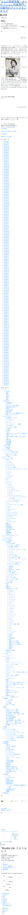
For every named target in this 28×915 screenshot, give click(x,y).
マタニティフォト (10, 755)
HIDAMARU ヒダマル (11, 417)
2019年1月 (6, 267)
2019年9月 (6, 254)
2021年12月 (6, 212)
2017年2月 (6, 302)
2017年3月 (6, 301)
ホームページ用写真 (13, 563)
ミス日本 (8, 510)
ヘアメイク (6, 656)
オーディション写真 (8, 458)
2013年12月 (6, 361)
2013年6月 (6, 371)
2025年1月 (6, 163)
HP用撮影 (8, 541)
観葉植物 (8, 444)
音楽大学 (11, 647)
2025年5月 (6, 157)
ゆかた (7, 661)
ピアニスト (12, 616)
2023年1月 (6, 200)
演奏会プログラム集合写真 (15, 644)
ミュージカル (9, 517)
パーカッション (12, 614)
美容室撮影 (6, 741)
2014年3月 (6, 357)
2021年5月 (6, 223)
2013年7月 (6, 369)
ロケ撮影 (8, 428)
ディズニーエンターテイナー (15, 495)
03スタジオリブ (7, 416)
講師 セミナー (12, 571)
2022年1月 (6, 211)
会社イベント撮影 (10, 704)
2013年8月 (6, 368)
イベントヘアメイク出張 (12, 664)
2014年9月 (6, 347)
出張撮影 (6, 698)
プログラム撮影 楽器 (14, 624)
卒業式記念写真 (9, 762)
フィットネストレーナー (12, 574)
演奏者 (11, 645)
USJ (10, 484)
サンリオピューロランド (14, 490)
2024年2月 (6, 180)
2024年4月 (6, 177)
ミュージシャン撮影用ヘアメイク (12, 697)
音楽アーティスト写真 (11, 455)
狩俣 (7, 397)
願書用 (7, 791)
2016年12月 (6, 306)
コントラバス (12, 596)
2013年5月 (6, 372)
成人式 (5, 707)
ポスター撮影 (9, 582)
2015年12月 (6, 324)
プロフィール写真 (8, 540)
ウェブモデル (9, 462)
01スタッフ (6, 390)
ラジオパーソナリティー (14, 565)
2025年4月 (6, 158)
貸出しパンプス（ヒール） (12, 414)
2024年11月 (6, 166)
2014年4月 (6, 355)
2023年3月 (6, 197)
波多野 (7, 396)
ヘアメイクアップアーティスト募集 (14, 735)
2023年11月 (6, 185)
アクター (11, 486)
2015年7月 (6, 332)
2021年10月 (6, 216)
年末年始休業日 (9, 410)
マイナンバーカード (11, 777)
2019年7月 (6, 257)
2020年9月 (6, 236)
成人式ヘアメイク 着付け (13, 710)
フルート (11, 622)
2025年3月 (6, 160)
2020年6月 (6, 240)
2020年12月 (6, 231)
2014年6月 (6, 352)
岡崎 (7, 393)
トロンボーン (12, 608)
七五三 (7, 759)
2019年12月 (6, 250)
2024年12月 (6, 164)
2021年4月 (6, 225)
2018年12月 (6, 268)
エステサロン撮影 (10, 543)
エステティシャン (13, 548)
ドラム (10, 610)
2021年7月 (6, 220)
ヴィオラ (11, 633)
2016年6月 (6, 315)
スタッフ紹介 (9, 425)
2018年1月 (6, 285)
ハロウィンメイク (10, 670)
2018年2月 (6, 284)
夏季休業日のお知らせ (11, 407)
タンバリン (11, 600)
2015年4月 (6, 337)
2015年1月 (6, 341)
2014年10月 (6, 346)
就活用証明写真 (9, 782)
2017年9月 (6, 292)
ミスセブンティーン (11, 509)
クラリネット (12, 594)
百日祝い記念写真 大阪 (12, 768)
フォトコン (8, 655)
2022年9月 (6, 206)
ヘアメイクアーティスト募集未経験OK (15, 737)
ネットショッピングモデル (12, 501)
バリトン (11, 613)
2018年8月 (6, 275)
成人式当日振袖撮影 (11, 717)
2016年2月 (6, 321)
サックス (11, 597)
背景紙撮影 (8, 441)
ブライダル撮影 (7, 538)
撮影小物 (8, 439)
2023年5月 (6, 194)
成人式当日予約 (9, 715)
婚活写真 (8, 447)
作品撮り (8, 430)
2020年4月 (6, 243)
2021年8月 (6, 219)
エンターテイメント (11, 466)
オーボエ (11, 590)
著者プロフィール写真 (14, 569)
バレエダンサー (13, 554)
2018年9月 (6, 273)
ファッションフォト (8, 537)
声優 (7, 585)
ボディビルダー (9, 580)
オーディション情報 (11, 467)
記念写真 (6, 743)
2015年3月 (6, 338)
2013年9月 (6, 366)
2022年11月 (6, 203)
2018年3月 (6, 282)
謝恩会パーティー (11, 695)
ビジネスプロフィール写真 (12, 545)
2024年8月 (6, 171)
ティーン (8, 481)
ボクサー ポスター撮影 (12, 579)
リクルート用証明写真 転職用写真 (18, 785)
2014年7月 (6, 350)
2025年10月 (6, 149)
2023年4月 (6, 195)
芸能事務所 (8, 532)
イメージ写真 (7, 456)
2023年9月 (6, 188)
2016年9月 (6, 310)
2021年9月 (6, 217)
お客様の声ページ (10, 402)
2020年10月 (6, 234)
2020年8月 (6, 237)
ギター (10, 593)
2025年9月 (6, 150)
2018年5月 (6, 279)
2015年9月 (6, 329)
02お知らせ (6, 400)
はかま (7, 659)
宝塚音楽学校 (9, 528)
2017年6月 (6, 296)
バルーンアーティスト (11, 453)
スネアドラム (12, 599)
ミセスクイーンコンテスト (12, 514)
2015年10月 (6, 327)
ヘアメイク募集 (9, 738)
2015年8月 (6, 330)
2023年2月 (6, 199)
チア (7, 479)
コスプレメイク (9, 667)
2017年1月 (6, 304)
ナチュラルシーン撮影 (11, 427)
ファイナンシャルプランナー (15, 562)
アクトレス (11, 487)
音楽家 (10, 648)
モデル (7, 520)
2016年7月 (6, 313)
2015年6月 (6, 333)
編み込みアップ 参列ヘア (12, 692)
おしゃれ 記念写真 (11, 746)
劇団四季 (8, 524)
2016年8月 (6, 312)
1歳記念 (8, 745)
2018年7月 (6, 276)
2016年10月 (6, 309)
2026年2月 (6, 143)
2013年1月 (6, 378)
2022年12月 (6, 202)
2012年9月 (6, 385)
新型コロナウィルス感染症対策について (15, 413)
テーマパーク (9, 483)
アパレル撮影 (7, 448)
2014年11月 (6, 344)
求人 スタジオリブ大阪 (9, 729)
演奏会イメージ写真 (13, 641)
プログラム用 (9, 576)
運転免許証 (6, 793)
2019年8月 (6, 256)
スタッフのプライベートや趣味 (13, 424)
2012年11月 (6, 381)
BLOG (6, 841)
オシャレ (8, 422)
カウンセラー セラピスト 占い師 (17, 549)
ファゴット (11, 621)
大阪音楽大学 (12, 638)
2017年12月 (6, 287)
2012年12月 (6, 380)
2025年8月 (6, 152)
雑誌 (14, 127)
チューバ (11, 603)
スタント (11, 492)
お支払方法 (8, 403)
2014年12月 (6, 343)
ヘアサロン (6, 653)
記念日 (7, 772)
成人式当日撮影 (10, 718)
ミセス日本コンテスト (11, 515)
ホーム (2, 841)
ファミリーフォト (10, 752)
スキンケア (8, 669)
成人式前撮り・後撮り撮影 (13, 712)
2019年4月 (6, 262)
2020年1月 (6, 248)
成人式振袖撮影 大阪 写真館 (13, 720)
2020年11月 (6, 233)
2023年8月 (6, 189)
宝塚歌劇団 (8, 526)
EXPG (7, 459)
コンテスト (8, 472)
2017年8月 (6, 293)
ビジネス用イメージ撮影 (15, 557)
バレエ (8, 503)
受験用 (7, 779)
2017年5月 (6, 298)
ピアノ (10, 617)
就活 (10, 786)
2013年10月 (6, 364)
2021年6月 (6, 222)
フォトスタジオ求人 (11, 734)
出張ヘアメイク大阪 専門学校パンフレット (16, 683)
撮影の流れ (8, 411)
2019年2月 (6, 265)
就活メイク (8, 686)
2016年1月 (6, 323)
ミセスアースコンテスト (12, 512)
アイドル (8, 461)
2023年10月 (6, 186)
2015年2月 (6, 340)
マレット (11, 630)
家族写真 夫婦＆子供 (12, 766)
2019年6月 (6, 259)
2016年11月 (6, 307)
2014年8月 (6, 349)
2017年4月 (6, 299)
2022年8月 (6, 208)
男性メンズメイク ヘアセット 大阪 (15, 687)
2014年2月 (6, 358)
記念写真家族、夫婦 (11, 771)
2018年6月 (6, 278)
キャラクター (12, 489)
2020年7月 (6, 239)
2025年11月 (6, 147)
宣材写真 (8, 586)
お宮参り (8, 748)
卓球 (7, 583)
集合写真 (8, 652)
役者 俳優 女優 (10, 529)
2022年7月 (6, 209)
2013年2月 (6, 377)
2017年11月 (6, 288)
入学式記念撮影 (10, 760)
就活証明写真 (9, 783)
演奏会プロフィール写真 (12, 588)
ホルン (10, 627)
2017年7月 (6, 295)
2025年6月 (6, 155)
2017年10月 (6, 290)
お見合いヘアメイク (11, 658)
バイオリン (11, 611)
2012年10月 (6, 383)
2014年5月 (6, 354)
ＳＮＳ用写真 (12, 572)
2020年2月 (6, 247)
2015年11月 (6, 326)
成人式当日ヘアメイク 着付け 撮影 (15, 714)
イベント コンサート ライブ (13, 662)
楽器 (10, 639)
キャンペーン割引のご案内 (12, 405)
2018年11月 (6, 270)
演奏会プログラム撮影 (14, 642)
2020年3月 (6, 245)
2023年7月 (6, 191)
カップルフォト (9, 751)
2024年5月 (6, 175)
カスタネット (12, 591)
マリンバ (11, 628)
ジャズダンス (9, 476)
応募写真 (8, 531)
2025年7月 (6, 154)
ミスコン (8, 507)
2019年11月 (6, 251)
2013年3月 (6, 375)
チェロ (10, 602)
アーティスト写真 (8, 450)
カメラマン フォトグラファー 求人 (15, 732)
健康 (7, 679)
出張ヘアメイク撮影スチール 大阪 (14, 684)
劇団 (7, 523)
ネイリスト (11, 552)
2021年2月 (6, 228)
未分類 (8, 127)
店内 (7, 438)
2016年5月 (6, 316)
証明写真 (6, 774)
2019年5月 (6, 261)
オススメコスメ (9, 665)
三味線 (10, 634)
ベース (10, 625)
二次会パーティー (11, 678)
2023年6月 (6, 192)
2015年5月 (6, 335)
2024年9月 (6, 169)
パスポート (8, 776)
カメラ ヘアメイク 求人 (13, 731)
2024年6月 (6, 174)
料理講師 (11, 566)
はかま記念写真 (9, 749)
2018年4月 (6, 281)
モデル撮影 (8, 703)
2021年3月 (6, 226)
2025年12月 (6, 146)
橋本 (7, 394)
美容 (7, 693)
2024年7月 (6, 172)
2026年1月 (6, 144)
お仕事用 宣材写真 (13, 546)
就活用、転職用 (9, 780)
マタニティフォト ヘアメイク (13, 757)
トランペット (12, 607)
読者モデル (8, 534)
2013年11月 (6, 363)
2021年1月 (6, 230)
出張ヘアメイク (9, 681)
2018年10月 (6, 271)
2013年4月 (6, 374)
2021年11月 (6, 214)
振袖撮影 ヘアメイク (12, 724)
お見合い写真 (7, 445)
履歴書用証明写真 (10, 790)
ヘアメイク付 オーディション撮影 (15, 504)
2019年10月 (6, 253)
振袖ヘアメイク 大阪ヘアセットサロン (15, 721)
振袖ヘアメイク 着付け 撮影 (14, 723)
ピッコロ (11, 619)
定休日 (7, 408)
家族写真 (8, 765)
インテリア (8, 421)
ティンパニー (12, 605)
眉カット (8, 689)
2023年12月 (6, 183)
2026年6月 (6, 141)
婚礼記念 (8, 763)
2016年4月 (6, 318)
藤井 (7, 399)
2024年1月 (6, 181)
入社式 (7, 431)
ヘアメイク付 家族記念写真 (13, 754)
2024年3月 (6, 178)
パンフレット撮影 (13, 555)
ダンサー (8, 478)
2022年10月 (6, 205)
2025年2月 (6, 161)
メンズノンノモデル (11, 518)
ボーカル (8, 506)
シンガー (8, 473)
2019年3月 (6, 264)
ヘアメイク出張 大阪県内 (12, 675)
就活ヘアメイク (13, 788)
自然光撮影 (8, 442)
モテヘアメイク (9, 676)
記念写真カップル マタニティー (14, 769)
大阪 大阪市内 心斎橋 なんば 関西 (15, 436)
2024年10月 (6, 168)
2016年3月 (6, 319)
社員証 (10, 568)
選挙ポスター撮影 (10, 650)
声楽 (10, 636)
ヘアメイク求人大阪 (11, 740)
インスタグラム (9, 419)
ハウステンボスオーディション (11, 535)
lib (16, 125)
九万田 (7, 391)
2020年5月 (6, 242)
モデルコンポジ (12, 521)
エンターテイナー (10, 464)
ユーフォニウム (12, 631)
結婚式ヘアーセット (11, 690)
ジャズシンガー (10, 475)
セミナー (11, 551)
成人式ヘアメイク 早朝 (12, 709)
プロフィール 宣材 (11, 577)
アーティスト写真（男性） (12, 452)
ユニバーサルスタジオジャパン (16, 500)
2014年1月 (6, 360)
